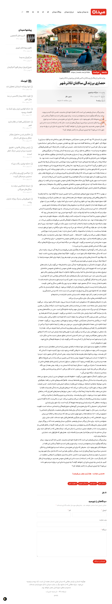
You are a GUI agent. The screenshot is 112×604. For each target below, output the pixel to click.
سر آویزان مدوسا (25, 57)
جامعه (104, 72)
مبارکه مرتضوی (93, 92)
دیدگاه (103, 530)
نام (69, 510)
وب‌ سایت (102, 520)
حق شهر (92, 483)
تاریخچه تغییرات (51, 592)
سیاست (96, 72)
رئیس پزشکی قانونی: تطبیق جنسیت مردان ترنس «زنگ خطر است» (19, 151)
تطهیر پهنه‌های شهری (24, 47)
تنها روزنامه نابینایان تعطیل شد (18, 86)
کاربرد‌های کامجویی (17, 35)
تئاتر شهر (101, 483)
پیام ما (98, 100)
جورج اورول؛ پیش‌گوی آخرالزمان (19, 67)
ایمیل (103, 510)
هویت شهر (72, 483)
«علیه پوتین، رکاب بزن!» (20, 163)
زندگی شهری (83, 483)
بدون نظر (68, 96)
